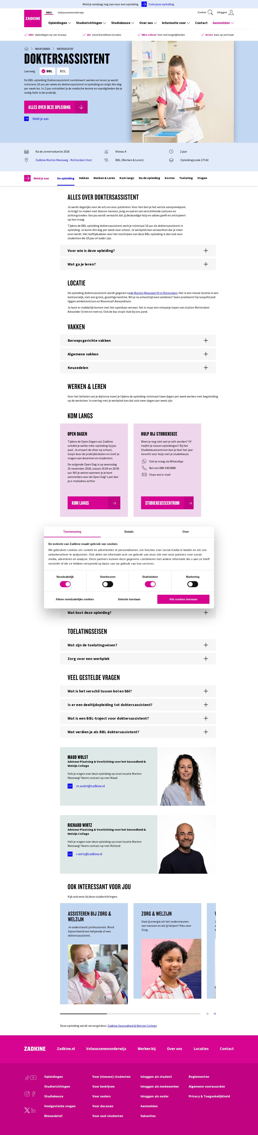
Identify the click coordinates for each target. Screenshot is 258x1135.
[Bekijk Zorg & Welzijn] (171, 968)
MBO (49, 12)
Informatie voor (174, 23)
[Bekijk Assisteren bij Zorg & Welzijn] (98, 974)
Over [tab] (185, 531)
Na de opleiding (149, 178)
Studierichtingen (89, 23)
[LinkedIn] (33, 1112)
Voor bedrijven (103, 1086)
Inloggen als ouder (155, 1096)
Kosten (170, 178)
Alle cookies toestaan (183, 599)
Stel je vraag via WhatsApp (166, 461)
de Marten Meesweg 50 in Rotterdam (154, 293)
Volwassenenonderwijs (71, 12)
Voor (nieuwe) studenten (111, 1077)
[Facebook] (33, 1096)
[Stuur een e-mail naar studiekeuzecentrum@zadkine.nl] (144, 474)
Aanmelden (221, 23)
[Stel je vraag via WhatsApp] (144, 461)
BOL (63, 71)
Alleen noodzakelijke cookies (75, 599)
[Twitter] (27, 1112)
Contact (201, 23)
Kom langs (127, 178)
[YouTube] (33, 1079)
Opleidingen (57, 23)
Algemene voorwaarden (207, 1086)
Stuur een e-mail (160, 474)
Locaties (201, 1049)
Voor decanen (102, 1106)
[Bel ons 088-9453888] (144, 468)
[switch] (107, 584)
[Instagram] (27, 1096)
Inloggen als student (156, 1077)
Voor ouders (101, 1096)
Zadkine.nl (66, 1049)
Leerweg (29, 71)
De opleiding (65, 178)
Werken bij (147, 1049)
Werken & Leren (104, 178)
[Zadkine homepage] (33, 26)
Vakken (84, 178)
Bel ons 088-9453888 (162, 468)
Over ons (146, 23)
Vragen (202, 178)
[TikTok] (27, 1079)
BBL (49, 71)
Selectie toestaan (129, 599)
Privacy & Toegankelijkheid (209, 1096)
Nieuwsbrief (53, 1116)
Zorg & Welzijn (156, 913)
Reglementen (199, 1077)
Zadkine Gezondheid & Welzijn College (132, 1026)
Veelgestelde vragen (60, 1106)
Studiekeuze (120, 23)
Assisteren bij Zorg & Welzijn (89, 916)
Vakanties (148, 1116)
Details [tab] (129, 531)
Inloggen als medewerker (160, 1086)
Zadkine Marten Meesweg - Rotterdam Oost (64, 160)
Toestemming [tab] (72, 531)
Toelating (186, 178)
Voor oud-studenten (107, 1116)
